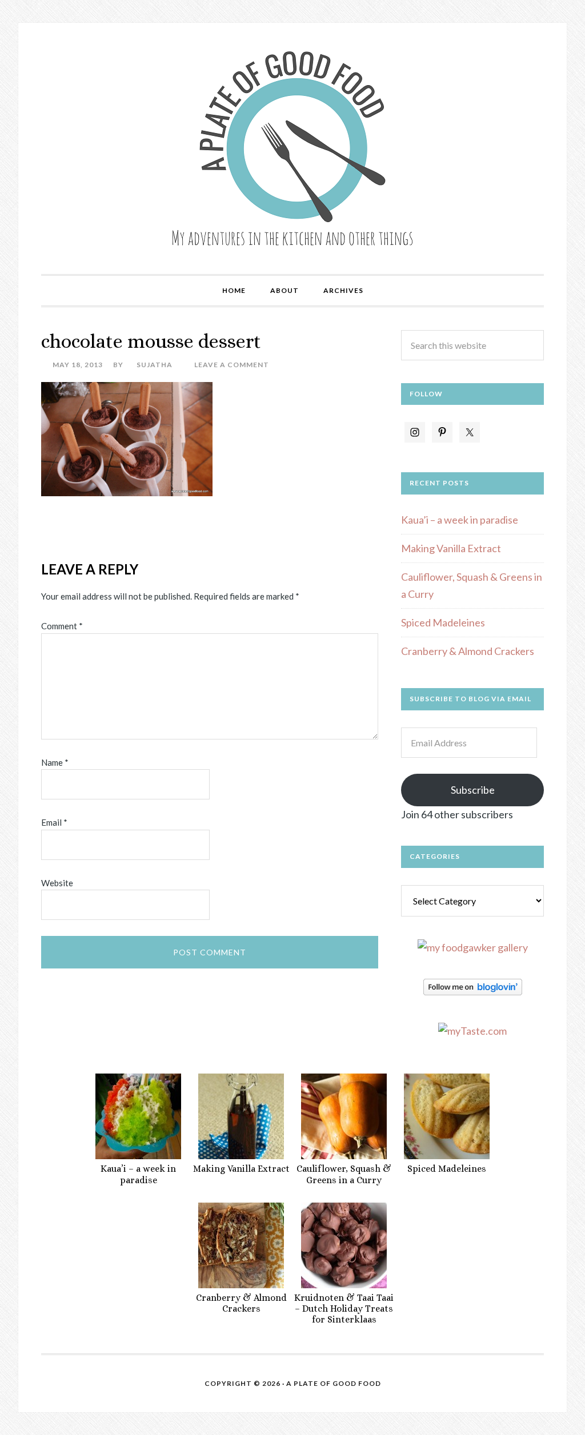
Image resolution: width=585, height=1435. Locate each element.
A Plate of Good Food (292, 148)
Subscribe (473, 789)
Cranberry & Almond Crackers (467, 651)
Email (54, 822)
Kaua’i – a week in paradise (459, 519)
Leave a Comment (231, 364)
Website (57, 883)
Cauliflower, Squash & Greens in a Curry (343, 1174)
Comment (62, 626)
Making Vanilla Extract (451, 548)
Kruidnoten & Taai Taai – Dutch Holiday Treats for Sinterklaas (344, 1308)
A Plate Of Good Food (333, 1383)
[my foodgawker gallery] (473, 947)
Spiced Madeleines (443, 622)
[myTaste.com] (472, 1030)
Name (55, 762)
